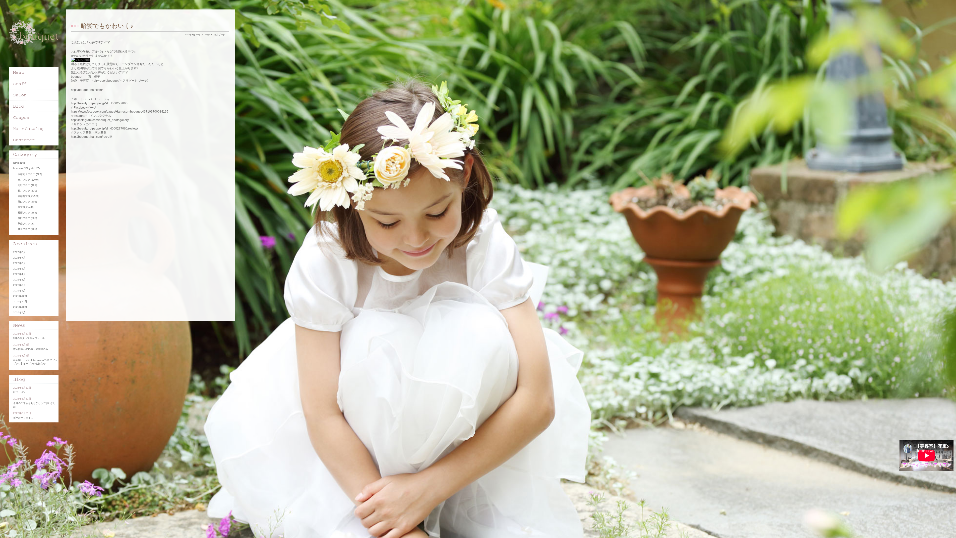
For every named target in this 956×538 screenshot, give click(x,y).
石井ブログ (219, 34)
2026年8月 (19, 252)
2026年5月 (19, 268)
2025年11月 (20, 301)
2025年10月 (20, 307)
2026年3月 (19, 279)
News (16, 162)
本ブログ (23, 207)
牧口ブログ (24, 218)
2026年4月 (19, 274)
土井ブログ (24, 179)
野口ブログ (24, 201)
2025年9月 (19, 312)
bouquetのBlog (22, 168)
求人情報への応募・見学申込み (30, 349)
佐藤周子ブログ (26, 174)
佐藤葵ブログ (25, 196)
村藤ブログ (24, 212)
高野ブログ (24, 185)
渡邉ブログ (24, 229)
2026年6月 (19, 263)
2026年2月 (19, 285)
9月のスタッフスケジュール (29, 338)
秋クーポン (19, 392)
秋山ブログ (24, 223)
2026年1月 (19, 290)
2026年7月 (19, 257)
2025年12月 (20, 296)
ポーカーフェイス (23, 417)
